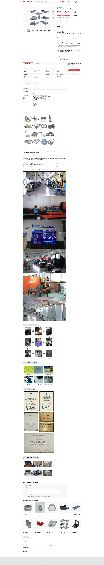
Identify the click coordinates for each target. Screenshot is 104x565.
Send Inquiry (63, 15)
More (23, 556)
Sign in (80, 2)
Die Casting (68, 539)
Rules (80, 4)
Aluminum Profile (54, 539)
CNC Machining (39, 539)
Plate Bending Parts (74, 552)
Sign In (58, 59)
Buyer (62, 4)
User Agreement (56, 561)
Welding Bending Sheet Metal (67, 552)
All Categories (25, 4)
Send (29, 496)
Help (66, 4)
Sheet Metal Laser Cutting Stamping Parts (41, 554)
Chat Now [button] (75, 15)
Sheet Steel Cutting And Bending (58, 552)
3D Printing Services (25, 541)
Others (38, 541)
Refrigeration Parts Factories (27, 552)
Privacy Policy (64, 561)
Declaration (60, 561)
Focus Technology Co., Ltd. (47, 561)
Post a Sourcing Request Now (45, 496)
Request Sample (72, 17)
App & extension (71, 4)
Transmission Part (49, 552)
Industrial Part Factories (42, 552)
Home (23, 5)
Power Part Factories (35, 552)
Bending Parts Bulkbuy (51, 554)
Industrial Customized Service (37, 5)
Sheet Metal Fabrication (43, 5)
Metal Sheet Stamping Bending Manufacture (29, 554)
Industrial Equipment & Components (29, 5)
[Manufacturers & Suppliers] (27, 2)
